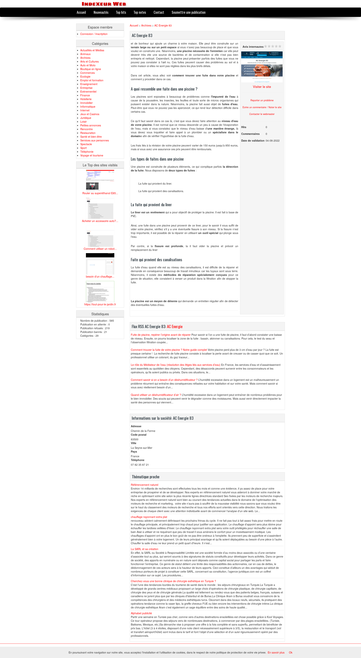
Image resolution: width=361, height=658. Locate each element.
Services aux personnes (94, 140)
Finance (85, 95)
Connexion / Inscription (94, 34)
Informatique (87, 106)
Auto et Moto (88, 65)
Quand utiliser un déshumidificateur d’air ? (156, 395)
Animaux (85, 54)
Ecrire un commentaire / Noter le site (262, 107)
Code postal (138, 434)
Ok (290, 652)
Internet (84, 110)
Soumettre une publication (189, 12)
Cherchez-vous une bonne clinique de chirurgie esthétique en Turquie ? (173, 581)
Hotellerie (86, 99)
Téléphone (137, 460)
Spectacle (86, 144)
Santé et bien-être (91, 136)
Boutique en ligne (90, 69)
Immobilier (86, 103)
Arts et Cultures (89, 61)
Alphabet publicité (141, 613)
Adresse (136, 426)
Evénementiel (88, 91)
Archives (85, 58)
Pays (134, 451)
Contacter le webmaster (262, 114)
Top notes (139, 12)
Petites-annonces (90, 125)
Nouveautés (101, 12)
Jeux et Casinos (89, 114)
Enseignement (88, 84)
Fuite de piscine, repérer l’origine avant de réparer (161, 335)
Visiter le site (262, 86)
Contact (159, 12)
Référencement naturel (144, 485)
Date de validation (253, 140)
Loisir (83, 121)
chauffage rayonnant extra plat (149, 517)
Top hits (121, 12)
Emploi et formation (91, 80)
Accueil (81, 12)
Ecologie (85, 76)
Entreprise (86, 88)
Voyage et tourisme (91, 155)
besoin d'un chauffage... (100, 276)
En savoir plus (276, 652)
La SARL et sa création (144, 549)
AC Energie (175, 326)
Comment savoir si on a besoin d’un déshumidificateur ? (164, 380)
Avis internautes (253, 46)
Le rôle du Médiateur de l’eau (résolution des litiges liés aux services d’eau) (175, 365)
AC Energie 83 (163, 25)
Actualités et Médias (92, 50)
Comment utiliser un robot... (100, 249)
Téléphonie (86, 151)
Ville (133, 443)
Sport (83, 148)
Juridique (85, 118)
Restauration (88, 133)
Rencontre (86, 129)
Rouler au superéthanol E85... (100, 193)
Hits (243, 127)
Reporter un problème (262, 100)
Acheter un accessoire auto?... (100, 221)
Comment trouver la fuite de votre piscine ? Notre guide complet (169, 350)
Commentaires (250, 134)
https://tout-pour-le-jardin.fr (100, 304)
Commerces (87, 73)
